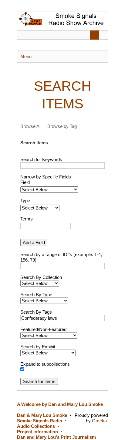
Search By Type (36, 294)
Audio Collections (36, 426)
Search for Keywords (41, 159)
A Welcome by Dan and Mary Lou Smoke (60, 404)
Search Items (34, 142)
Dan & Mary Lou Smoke (42, 415)
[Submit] (94, 35)
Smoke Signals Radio (39, 420)
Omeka (99, 420)
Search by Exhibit (37, 346)
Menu (26, 56)
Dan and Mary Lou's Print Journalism (56, 437)
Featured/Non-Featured (43, 329)
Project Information (37, 431)
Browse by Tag (62, 126)
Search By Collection (41, 277)
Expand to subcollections (45, 364)
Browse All (30, 126)
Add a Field (34, 242)
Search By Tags (36, 312)
